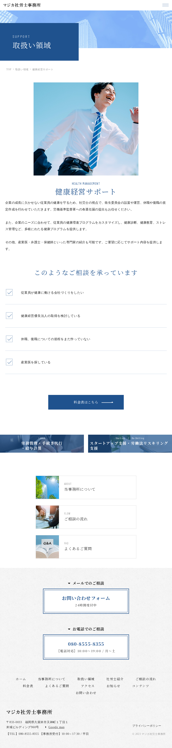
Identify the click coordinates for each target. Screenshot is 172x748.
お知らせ (113, 686)
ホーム (21, 679)
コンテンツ (140, 686)
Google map (56, 727)
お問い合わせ (86, 692)
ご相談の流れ (146, 679)
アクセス (88, 686)
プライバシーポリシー (146, 725)
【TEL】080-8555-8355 (22, 733)
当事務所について (52, 679)
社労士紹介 (115, 679)
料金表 (28, 686)
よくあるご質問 (57, 686)
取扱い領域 (86, 679)
